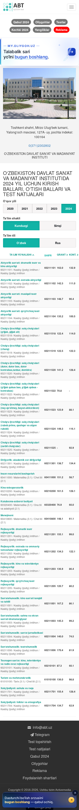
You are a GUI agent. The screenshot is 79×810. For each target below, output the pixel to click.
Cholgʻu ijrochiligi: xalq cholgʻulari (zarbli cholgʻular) (20, 448)
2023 (54, 208)
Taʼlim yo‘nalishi (20, 254)
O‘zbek (21, 243)
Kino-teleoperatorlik (20, 491)
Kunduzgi (21, 226)
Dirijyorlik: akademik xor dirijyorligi (21, 463)
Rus (58, 243)
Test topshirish (39, 741)
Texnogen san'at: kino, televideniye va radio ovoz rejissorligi (21, 666)
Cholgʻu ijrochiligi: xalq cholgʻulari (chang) (20, 351)
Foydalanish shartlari (40, 777)
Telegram (42, 734)
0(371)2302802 (40, 145)
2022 (39, 208)
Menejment (21, 518)
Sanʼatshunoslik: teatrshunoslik (20, 650)
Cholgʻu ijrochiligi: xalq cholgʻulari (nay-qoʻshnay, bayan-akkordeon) (20, 410)
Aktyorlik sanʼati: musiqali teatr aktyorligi (20, 299)
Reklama (39, 770)
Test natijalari (39, 748)
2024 (68, 208)
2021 (25, 208)
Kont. (72, 254)
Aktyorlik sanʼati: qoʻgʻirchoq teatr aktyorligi (20, 316)
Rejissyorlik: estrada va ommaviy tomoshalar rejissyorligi (20, 551)
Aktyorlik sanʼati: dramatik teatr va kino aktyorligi (21, 268)
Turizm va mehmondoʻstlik (21, 679)
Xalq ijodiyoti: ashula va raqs (20, 691)
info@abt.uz (42, 727)
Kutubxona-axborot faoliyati (21, 504)
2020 (10, 208)
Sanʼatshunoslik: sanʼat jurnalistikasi (22, 636)
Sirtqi (57, 226)
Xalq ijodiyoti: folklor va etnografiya (21, 705)
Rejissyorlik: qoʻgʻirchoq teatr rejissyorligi (20, 586)
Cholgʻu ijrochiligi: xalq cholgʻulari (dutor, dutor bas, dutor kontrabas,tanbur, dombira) (20, 370)
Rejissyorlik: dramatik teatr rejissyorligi (20, 534)
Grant (61, 254)
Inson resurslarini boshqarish (21, 477)
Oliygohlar (39, 763)
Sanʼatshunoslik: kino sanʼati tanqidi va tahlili (21, 603)
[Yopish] (75, 793)
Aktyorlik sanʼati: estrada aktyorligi (21, 283)
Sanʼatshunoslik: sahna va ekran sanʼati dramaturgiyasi (20, 621)
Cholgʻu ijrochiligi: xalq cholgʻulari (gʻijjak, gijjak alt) (20, 333)
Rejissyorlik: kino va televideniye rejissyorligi (20, 569)
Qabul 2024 (39, 756)
